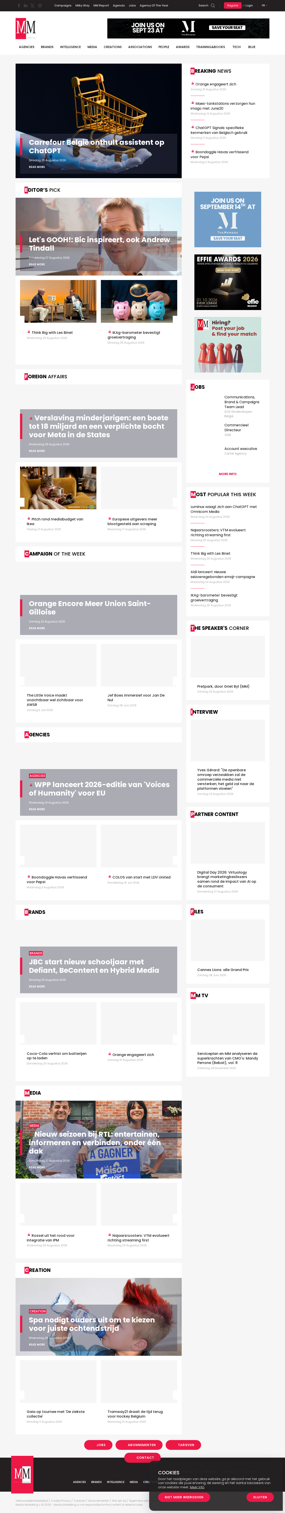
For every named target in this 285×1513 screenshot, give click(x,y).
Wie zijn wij (119, 1501)
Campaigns (62, 5)
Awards (182, 47)
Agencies (26, 47)
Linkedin (25, 5)
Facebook (19, 5)
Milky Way (82, 5)
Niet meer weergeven (184, 1497)
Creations (113, 47)
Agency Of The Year (154, 5)
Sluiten (260, 1497)
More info (228, 474)
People (164, 47)
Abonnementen (142, 1445)
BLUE (251, 47)
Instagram (40, 5)
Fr (263, 5)
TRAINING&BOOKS (210, 47)
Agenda (119, 5)
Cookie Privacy (61, 1501)
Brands (47, 47)
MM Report (101, 5)
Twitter (32, 5)
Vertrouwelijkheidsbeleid (32, 1501)
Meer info (197, 1487)
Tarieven (186, 1445)
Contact (145, 1457)
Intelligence (70, 47)
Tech (236, 47)
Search (203, 5)
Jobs (132, 5)
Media (92, 47)
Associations (140, 47)
